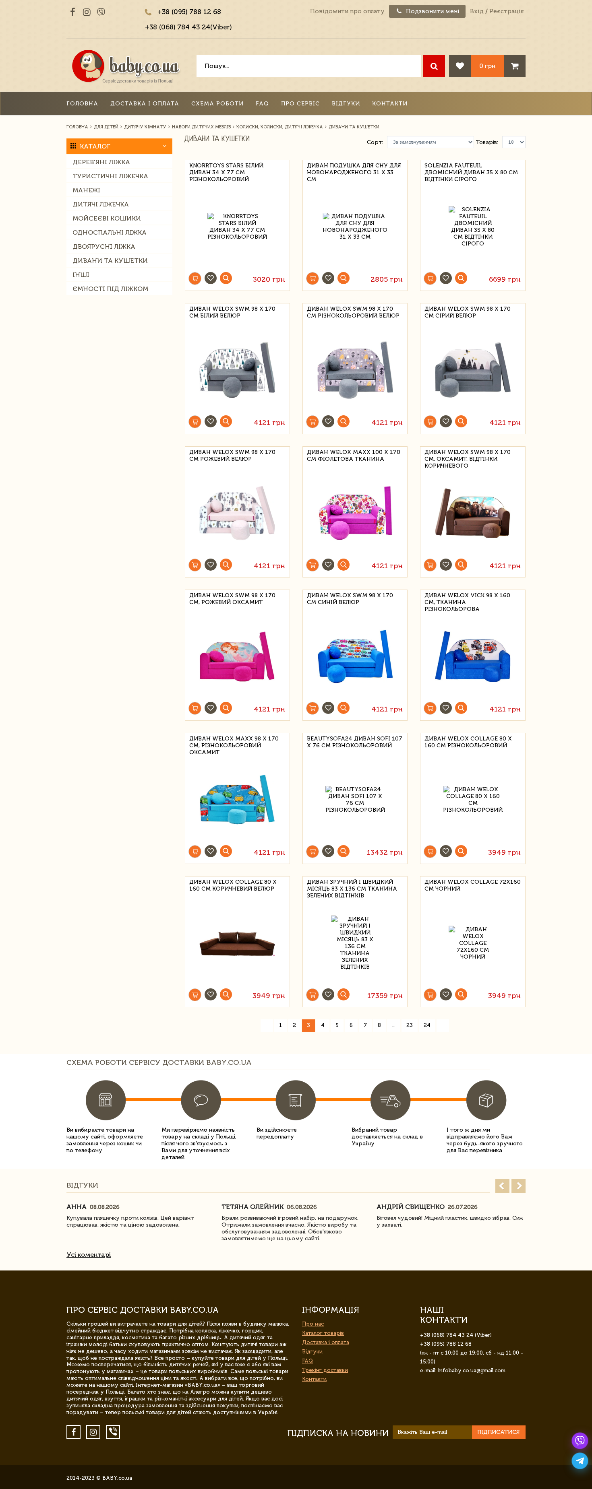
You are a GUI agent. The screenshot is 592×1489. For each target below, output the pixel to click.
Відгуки (346, 103)
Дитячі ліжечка (100, 204)
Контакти (390, 103)
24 (427, 1025)
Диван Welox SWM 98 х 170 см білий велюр (232, 312)
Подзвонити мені (432, 11)
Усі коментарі (88, 1254)
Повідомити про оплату (347, 11)
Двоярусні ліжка (103, 246)
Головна (82, 103)
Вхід (477, 11)
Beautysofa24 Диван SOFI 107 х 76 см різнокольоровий (354, 742)
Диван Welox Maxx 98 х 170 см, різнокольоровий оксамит (234, 744)
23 (409, 1025)
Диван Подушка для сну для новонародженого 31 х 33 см (354, 171)
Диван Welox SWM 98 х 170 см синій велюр (350, 599)
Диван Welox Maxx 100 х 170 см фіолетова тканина (353, 455)
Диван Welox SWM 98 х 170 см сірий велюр (467, 312)
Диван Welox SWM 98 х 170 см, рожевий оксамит (232, 599)
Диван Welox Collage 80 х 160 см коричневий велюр (233, 885)
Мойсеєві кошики (106, 218)
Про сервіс (300, 103)
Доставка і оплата (144, 103)
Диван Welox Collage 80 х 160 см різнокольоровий (468, 742)
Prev (502, 1186)
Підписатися (498, 1432)
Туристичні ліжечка (110, 176)
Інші (80, 274)
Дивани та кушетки (110, 260)
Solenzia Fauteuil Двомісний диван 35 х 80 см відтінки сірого (471, 171)
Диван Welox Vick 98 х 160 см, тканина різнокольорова (467, 601)
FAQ (262, 103)
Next (518, 1186)
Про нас (313, 1324)
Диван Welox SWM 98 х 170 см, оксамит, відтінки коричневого (467, 458)
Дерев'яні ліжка (101, 162)
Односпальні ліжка (109, 232)
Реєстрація (506, 11)
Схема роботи (217, 103)
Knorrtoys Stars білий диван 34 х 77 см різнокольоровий (226, 171)
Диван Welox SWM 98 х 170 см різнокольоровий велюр (353, 312)
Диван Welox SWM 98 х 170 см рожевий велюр (232, 455)
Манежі (86, 190)
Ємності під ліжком (110, 289)
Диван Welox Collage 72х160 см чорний (472, 885)
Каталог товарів (323, 1333)
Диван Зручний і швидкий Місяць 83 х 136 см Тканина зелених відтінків (352, 888)
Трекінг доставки (325, 1370)
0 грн (487, 66)
